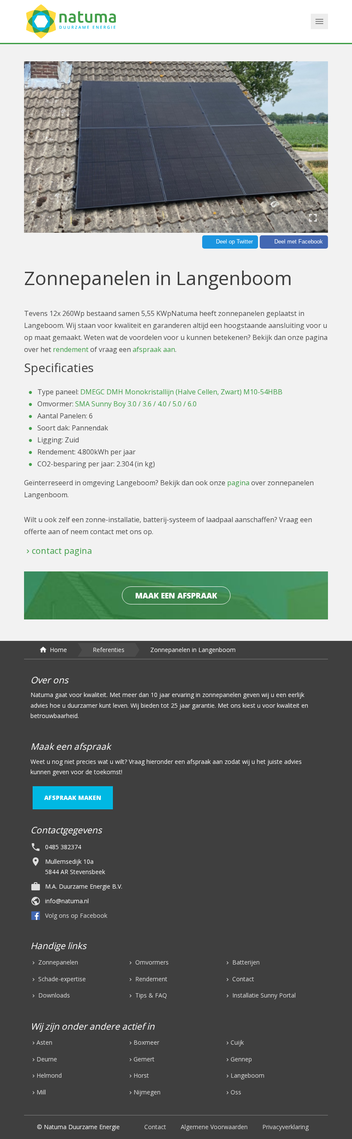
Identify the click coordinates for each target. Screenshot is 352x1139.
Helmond (49, 1075)
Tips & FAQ (150, 995)
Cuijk (237, 1042)
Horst (141, 1075)
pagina (238, 482)
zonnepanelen (221, 695)
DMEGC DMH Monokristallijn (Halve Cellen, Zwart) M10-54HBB (181, 392)
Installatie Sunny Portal (263, 995)
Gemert (144, 1059)
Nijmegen (147, 1092)
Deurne (46, 1059)
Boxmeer (146, 1042)
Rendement (150, 979)
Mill (41, 1092)
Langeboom (247, 1075)
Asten (44, 1042)
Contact (242, 979)
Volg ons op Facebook (76, 915)
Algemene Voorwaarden (214, 1127)
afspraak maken (72, 797)
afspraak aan (154, 349)
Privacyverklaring (285, 1127)
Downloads (53, 995)
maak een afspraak (176, 595)
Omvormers (151, 962)
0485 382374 (63, 847)
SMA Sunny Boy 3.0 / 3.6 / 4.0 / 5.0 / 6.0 (136, 404)
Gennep (241, 1059)
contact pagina (62, 550)
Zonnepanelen (57, 962)
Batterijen (245, 962)
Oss (236, 1092)
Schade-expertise (61, 979)
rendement (71, 349)
